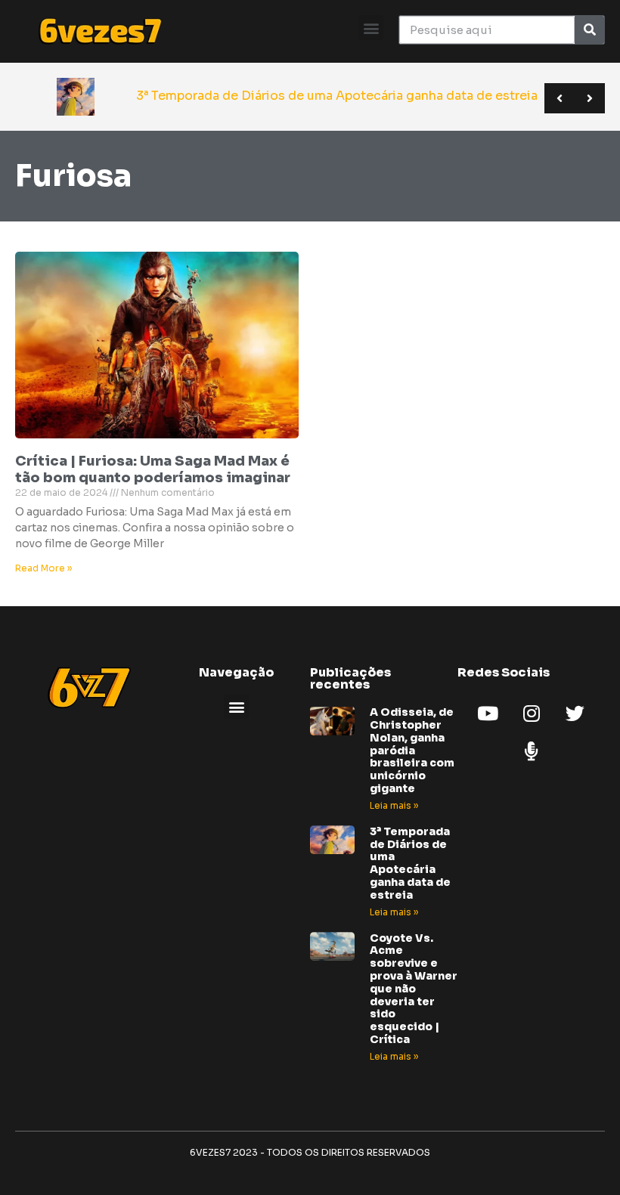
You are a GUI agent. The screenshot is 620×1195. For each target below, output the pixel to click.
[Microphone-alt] (531, 750)
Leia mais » (394, 805)
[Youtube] (488, 713)
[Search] (589, 30)
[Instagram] (531, 713)
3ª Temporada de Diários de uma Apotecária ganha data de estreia (410, 863)
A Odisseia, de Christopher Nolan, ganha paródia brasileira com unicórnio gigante (412, 750)
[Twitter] (575, 713)
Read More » (43, 568)
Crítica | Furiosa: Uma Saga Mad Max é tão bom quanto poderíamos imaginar (152, 469)
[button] (370, 27)
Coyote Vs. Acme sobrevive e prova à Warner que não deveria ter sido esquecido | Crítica (413, 988)
